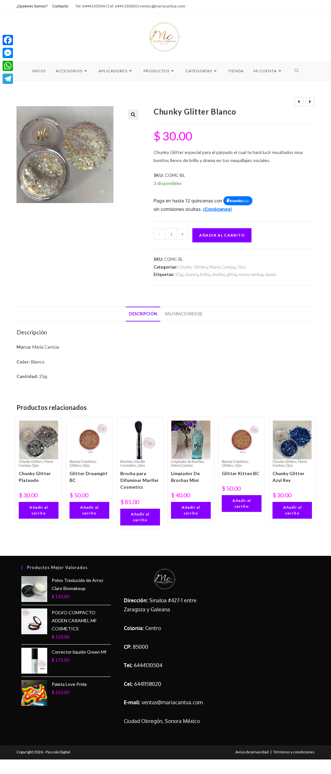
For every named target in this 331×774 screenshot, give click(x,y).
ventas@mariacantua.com (172, 702)
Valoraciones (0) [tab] (183, 313)
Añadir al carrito (222, 235)
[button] (133, 114)
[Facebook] (7, 40)
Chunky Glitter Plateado (35, 477)
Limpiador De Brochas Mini (185, 477)
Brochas (126, 461)
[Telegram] (7, 78)
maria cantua (251, 274)
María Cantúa (222, 267)
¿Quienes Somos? (32, 6)
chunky (218, 274)
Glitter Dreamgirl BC (88, 477)
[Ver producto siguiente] (310, 101)
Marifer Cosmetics (132, 463)
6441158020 (147, 684)
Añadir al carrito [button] (38, 510)
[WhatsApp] (7, 65)
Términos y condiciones (294, 751)
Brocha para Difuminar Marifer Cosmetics (139, 480)
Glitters (75, 465)
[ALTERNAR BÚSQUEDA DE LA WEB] (297, 71)
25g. (179, 274)
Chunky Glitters (193, 267)
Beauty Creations (82, 461)
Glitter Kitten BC (240, 473)
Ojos (241, 267)
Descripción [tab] (143, 313)
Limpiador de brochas (187, 461)
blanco (192, 274)
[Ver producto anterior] (299, 101)
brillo (205, 274)
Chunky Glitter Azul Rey (288, 477)
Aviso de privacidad (252, 751)
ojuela (270, 274)
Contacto (60, 6)
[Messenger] (7, 52)
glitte (232, 274)
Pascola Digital (58, 751)
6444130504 (148, 665)
